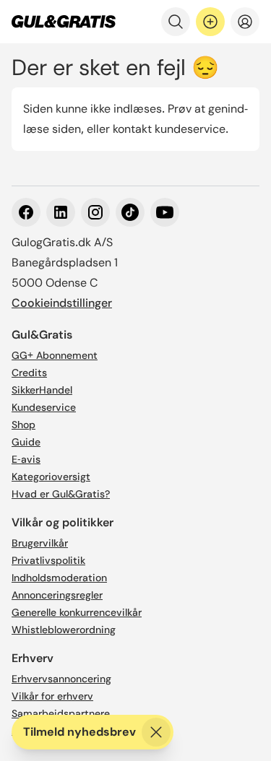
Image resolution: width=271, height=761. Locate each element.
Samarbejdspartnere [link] (61, 713)
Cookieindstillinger (62, 302)
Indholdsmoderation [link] (59, 577)
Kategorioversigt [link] (51, 476)
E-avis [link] (26, 459)
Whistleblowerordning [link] (64, 629)
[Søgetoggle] (175, 21)
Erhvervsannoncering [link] (61, 678)
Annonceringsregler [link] (57, 594)
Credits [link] (29, 372)
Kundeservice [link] (44, 407)
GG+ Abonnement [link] (55, 355)
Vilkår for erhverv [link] (52, 696)
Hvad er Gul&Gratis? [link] (61, 493)
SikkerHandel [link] (42, 389)
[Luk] (156, 732)
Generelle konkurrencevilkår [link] (77, 612)
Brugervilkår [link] (40, 542)
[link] (64, 21)
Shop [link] (23, 424)
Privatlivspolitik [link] (48, 560)
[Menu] (245, 21)
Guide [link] (26, 441)
